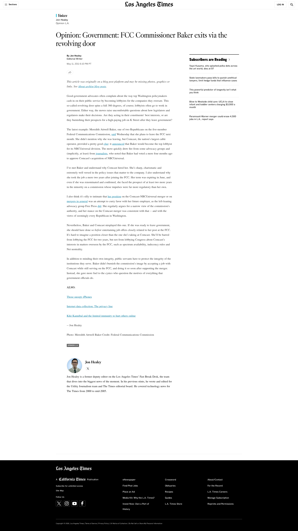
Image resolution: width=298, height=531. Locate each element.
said (113, 134)
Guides (168, 498)
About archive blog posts (92, 86)
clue (106, 144)
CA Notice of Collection (118, 523)
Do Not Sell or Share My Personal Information (145, 523)
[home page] (149, 4)
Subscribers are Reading (208, 59)
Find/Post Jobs (130, 486)
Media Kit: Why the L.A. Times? (139, 498)
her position (114, 196)
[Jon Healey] (74, 365)
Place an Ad (129, 492)
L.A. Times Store (173, 504)
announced (118, 144)
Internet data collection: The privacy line (90, 306)
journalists (101, 153)
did (99, 206)
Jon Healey (62, 20)
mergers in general (77, 201)
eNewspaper (129, 480)
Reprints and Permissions (221, 504)
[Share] (70, 72)
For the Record (215, 486)
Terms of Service (91, 523)
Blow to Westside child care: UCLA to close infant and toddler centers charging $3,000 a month (212, 104)
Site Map (60, 491)
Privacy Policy (103, 523)
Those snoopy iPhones (79, 297)
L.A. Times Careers (217, 492)
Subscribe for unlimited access (69, 486)
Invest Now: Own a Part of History (136, 506)
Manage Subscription (218, 498)
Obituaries (170, 486)
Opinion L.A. (62, 23)
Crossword (170, 480)
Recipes (169, 492)
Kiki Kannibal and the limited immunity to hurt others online (101, 315)
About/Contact (215, 480)
